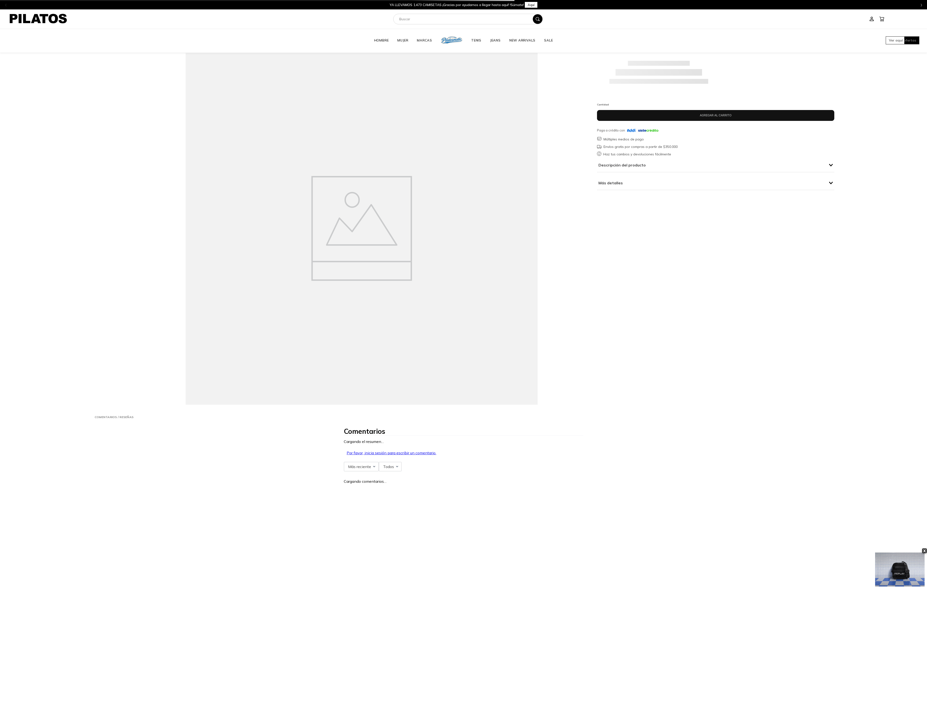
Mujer (402, 40)
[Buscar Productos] (537, 19)
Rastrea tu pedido (306, 697)
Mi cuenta (301, 657)
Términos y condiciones (482, 663)
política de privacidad (215, 619)
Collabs (698, 668)
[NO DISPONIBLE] (715, 115)
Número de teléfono (198, 578)
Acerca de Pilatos (704, 657)
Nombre (190, 564)
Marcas (424, 40)
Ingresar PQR (161, 659)
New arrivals (522, 40)
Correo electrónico (197, 593)
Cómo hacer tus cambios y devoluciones (320, 685)
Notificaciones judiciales (483, 691)
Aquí (527, 5)
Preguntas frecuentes (308, 663)
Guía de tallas (303, 691)
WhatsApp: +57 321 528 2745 (173, 671)
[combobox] (468, 19)
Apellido (470, 564)
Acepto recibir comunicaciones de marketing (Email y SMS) (227, 624)
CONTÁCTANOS (113, 652)
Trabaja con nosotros (706, 663)
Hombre (381, 40)
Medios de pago (477, 680)
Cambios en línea (306, 680)
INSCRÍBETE (463, 611)
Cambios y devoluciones (310, 674)
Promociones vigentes (481, 674)
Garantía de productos (309, 668)
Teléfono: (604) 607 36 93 (169, 665)
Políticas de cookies (479, 685)
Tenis (476, 40)
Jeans (495, 40)
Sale (548, 40)
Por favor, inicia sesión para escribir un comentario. (391, 452)
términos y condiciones (250, 619)
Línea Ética (474, 657)
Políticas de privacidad (481, 668)
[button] (902, 40)
